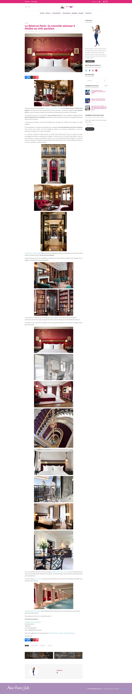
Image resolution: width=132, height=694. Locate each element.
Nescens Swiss (39, 579)
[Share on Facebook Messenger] (29, 77)
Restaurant (35, 654)
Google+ (61, 633)
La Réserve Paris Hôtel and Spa (33, 253)
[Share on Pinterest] (34, 77)
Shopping (74, 13)
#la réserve (42, 645)
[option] (96, 101)
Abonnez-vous (90, 129)
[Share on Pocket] (37, 77)
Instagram (66, 633)
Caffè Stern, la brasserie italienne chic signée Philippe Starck (41, 656)
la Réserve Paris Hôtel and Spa (53, 108)
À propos (27, 1)
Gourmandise (56, 13)
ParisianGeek (122, 689)
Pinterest (72, 633)
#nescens (50, 645)
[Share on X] (31, 77)
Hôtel (26, 23)
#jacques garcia (34, 645)
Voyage (81, 13)
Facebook (51, 633)
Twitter (56, 633)
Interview (88, 13)
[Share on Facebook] (26, 77)
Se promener (66, 13)
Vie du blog (34, 1)
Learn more (90, 61)
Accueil (42, 13)
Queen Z (27, 31)
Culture (48, 13)
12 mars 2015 (31, 31)
